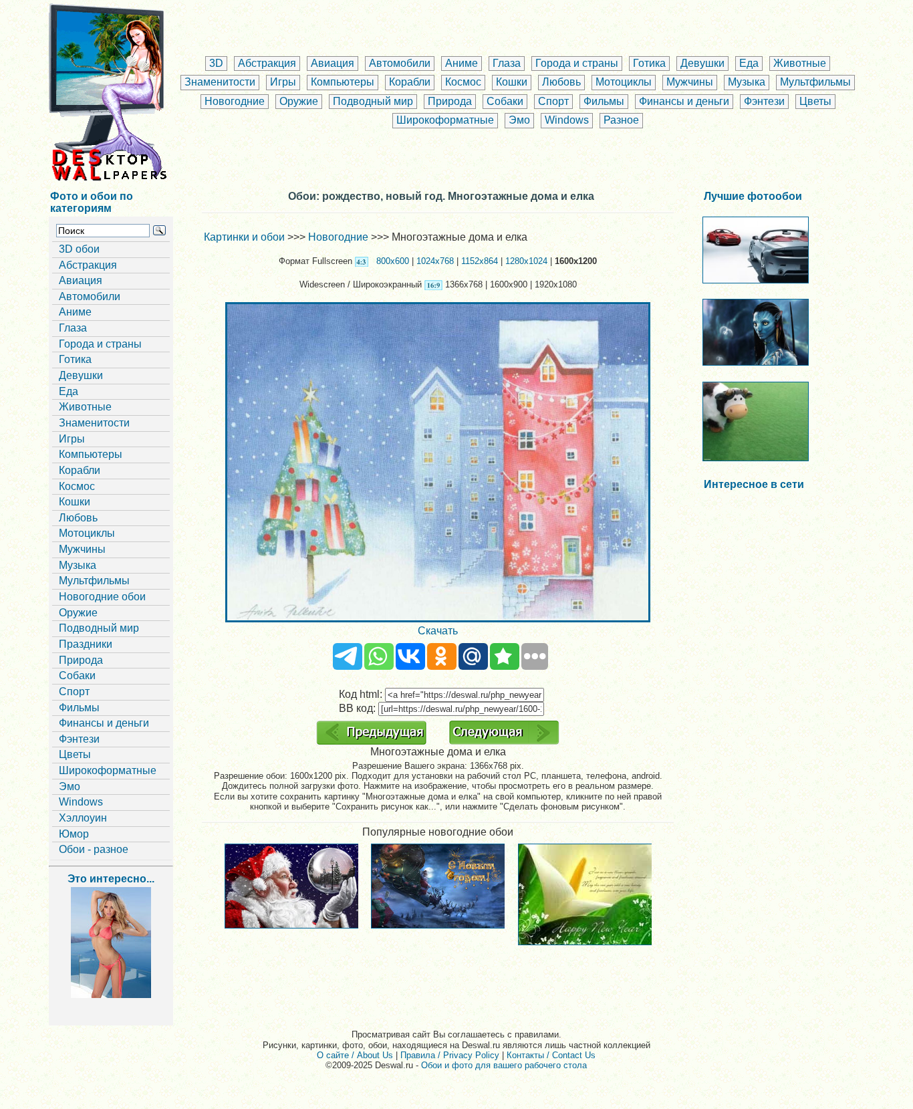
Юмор (74, 834)
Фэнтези (764, 101)
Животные (799, 63)
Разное (621, 120)
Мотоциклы (624, 82)
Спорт (553, 101)
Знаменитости (219, 82)
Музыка (746, 82)
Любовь (561, 82)
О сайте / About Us (355, 1055)
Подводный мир (373, 101)
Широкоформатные (445, 120)
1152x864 (479, 261)
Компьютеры (342, 82)
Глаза (507, 63)
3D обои (79, 249)
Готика (649, 63)
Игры (283, 82)
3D (216, 63)
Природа (450, 101)
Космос (463, 82)
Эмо (519, 120)
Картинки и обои (244, 237)
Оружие (298, 101)
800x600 (392, 261)
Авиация (332, 63)
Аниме (461, 63)
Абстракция (267, 63)
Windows (567, 120)
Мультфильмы (815, 82)
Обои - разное (93, 849)
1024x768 (435, 261)
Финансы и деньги (684, 101)
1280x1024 (526, 261)
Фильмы (603, 101)
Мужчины (689, 82)
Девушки (702, 63)
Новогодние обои (102, 596)
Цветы (815, 101)
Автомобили (399, 63)
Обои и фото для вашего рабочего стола (504, 1065)
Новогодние (235, 101)
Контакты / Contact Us (551, 1055)
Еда (749, 63)
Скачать (438, 630)
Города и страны (576, 63)
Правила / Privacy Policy (449, 1055)
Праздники (85, 644)
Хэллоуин (83, 818)
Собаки (505, 101)
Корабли (409, 82)
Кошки (511, 82)
